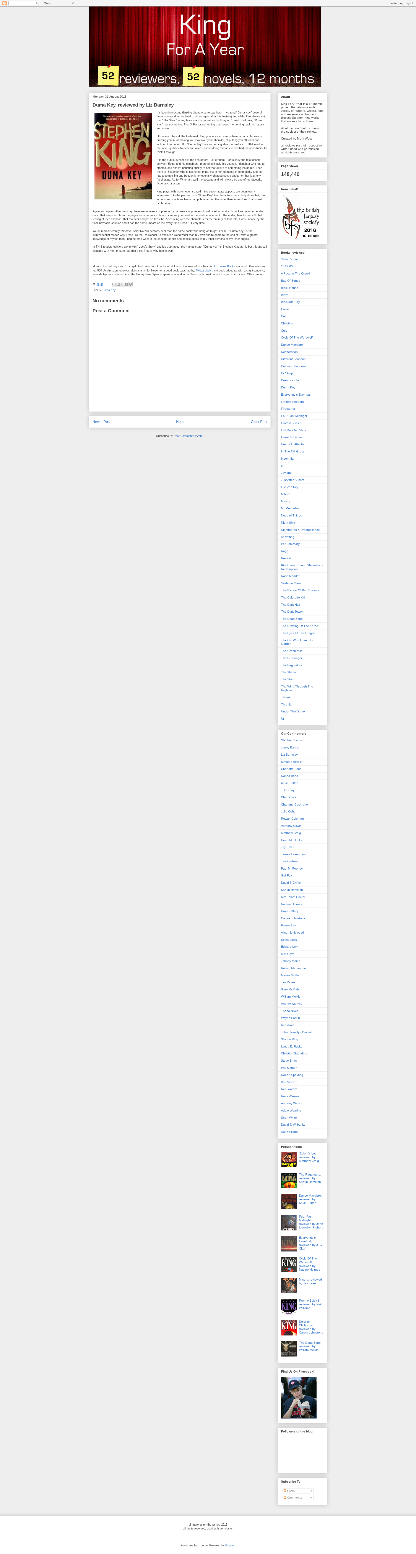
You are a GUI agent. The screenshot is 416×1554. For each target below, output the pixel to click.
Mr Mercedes (290, 508)
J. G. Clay (287, 790)
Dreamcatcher (291, 380)
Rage (284, 551)
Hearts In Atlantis (292, 444)
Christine (287, 323)
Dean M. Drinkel (292, 840)
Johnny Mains (290, 961)
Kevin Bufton (289, 783)
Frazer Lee (288, 925)
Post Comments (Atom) (188, 435)
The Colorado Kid (293, 597)
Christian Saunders (294, 1053)
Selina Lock (289, 939)
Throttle (286, 704)
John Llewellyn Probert (296, 1032)
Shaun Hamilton (292, 889)
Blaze (285, 295)
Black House (289, 287)
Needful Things (291, 515)
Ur (282, 718)
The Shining (289, 672)
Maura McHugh (291, 975)
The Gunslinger (291, 658)
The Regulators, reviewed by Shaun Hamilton (310, 1178)
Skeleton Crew (291, 583)
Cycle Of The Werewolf (297, 337)
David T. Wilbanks (293, 1124)
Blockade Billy (290, 302)
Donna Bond (289, 776)
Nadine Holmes (291, 904)
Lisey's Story (289, 487)
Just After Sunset (292, 480)
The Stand (288, 679)
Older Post (259, 422)
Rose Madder (290, 576)
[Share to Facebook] (126, 284)
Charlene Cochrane (294, 804)
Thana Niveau (290, 1011)
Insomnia (287, 458)
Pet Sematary (290, 544)
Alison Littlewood (292, 932)
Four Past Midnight (294, 416)
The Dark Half (290, 604)
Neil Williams (289, 1131)
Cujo (284, 330)
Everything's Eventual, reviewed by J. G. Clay (311, 1243)
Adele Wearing (291, 1110)
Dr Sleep (287, 373)
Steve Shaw (289, 1060)
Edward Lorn (290, 946)
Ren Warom (289, 1089)
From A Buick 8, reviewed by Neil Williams (310, 1304)
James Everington (293, 854)
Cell (283, 316)
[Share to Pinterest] (130, 284)
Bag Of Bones (290, 280)
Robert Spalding (292, 1075)
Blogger (229, 1545)
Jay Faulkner (290, 861)
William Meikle (291, 996)
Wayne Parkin (290, 1018)
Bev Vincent (289, 1082)
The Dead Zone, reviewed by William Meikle (310, 1346)
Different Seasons (293, 359)
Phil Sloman (289, 1067)
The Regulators (291, 665)
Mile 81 (286, 494)
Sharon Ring (289, 1039)
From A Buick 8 (291, 423)
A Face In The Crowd (295, 273)
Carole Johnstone (293, 918)
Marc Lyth (287, 953)
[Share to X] (122, 284)
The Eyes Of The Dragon (298, 633)
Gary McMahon (291, 989)
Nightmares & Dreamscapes (300, 529)
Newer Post (101, 422)
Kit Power (287, 1025)
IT (282, 465)
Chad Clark (288, 797)
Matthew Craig (291, 833)
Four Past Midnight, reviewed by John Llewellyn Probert (311, 1222)
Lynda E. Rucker (292, 1046)
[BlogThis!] (118, 284)
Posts (290, 1491)
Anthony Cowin (291, 825)
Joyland (286, 472)
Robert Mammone (293, 968)
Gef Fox (286, 875)
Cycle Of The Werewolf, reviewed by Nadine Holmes (309, 1264)
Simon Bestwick (291, 761)
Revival (286, 558)
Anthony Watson (292, 1103)
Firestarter (288, 408)
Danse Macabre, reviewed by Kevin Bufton (310, 1199)
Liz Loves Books (224, 266)
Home (180, 422)
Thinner (286, 697)
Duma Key (109, 290)
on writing (287, 537)
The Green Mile (291, 651)
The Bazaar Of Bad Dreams (300, 590)
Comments (294, 1497)
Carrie (285, 309)
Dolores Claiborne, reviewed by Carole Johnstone (311, 1327)
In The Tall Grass (292, 451)
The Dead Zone (292, 618)
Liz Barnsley (289, 754)
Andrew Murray (291, 1003)
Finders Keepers (292, 401)
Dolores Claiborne (293, 366)
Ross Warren (290, 1096)
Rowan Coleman (292, 818)
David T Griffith (291, 882)
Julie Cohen (289, 811)
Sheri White (289, 1117)
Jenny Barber (290, 747)
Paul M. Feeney (292, 868)
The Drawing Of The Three (299, 626)
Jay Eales (287, 847)
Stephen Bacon (291, 740)
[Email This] (114, 284)
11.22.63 (287, 266)
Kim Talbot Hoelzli (293, 897)
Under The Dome (293, 711)
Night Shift (288, 522)
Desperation (289, 352)
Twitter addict (204, 270)
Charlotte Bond (291, 769)
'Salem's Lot (289, 259)
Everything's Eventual (295, 394)
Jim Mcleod (289, 982)
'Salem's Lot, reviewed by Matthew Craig (309, 1157)
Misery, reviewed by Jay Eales (310, 1281)
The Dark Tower (292, 611)
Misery (285, 501)
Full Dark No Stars (293, 430)
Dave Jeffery (289, 911)
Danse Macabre (292, 344)
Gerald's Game (291, 437)
